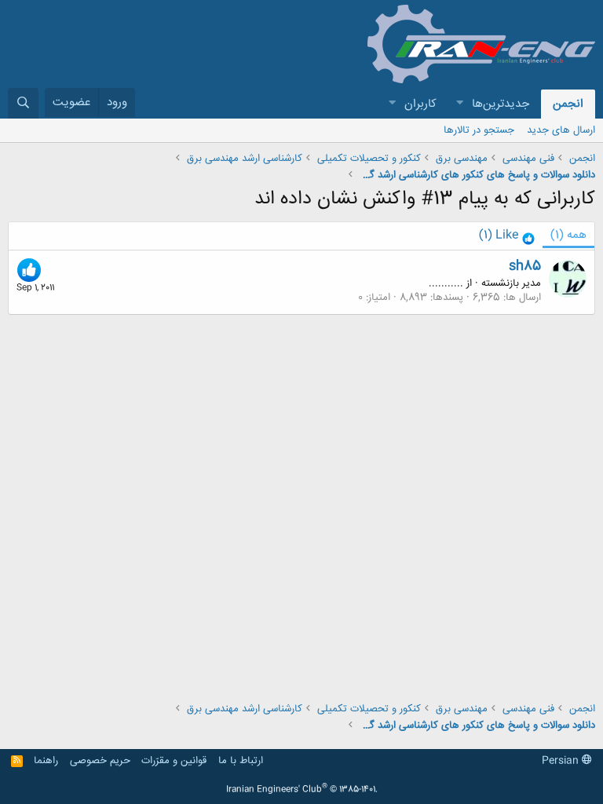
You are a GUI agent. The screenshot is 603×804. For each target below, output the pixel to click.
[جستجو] (23, 103)
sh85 (525, 266)
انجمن (568, 104)
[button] (459, 104)
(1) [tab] (568, 235)
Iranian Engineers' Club (302, 790)
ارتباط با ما (240, 760)
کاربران (420, 104)
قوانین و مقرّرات (173, 760)
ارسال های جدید (561, 130)
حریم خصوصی (100, 760)
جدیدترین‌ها (500, 104)
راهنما (46, 760)
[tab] (507, 236)
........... (446, 283)
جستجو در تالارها (479, 130)
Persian (562, 760)
